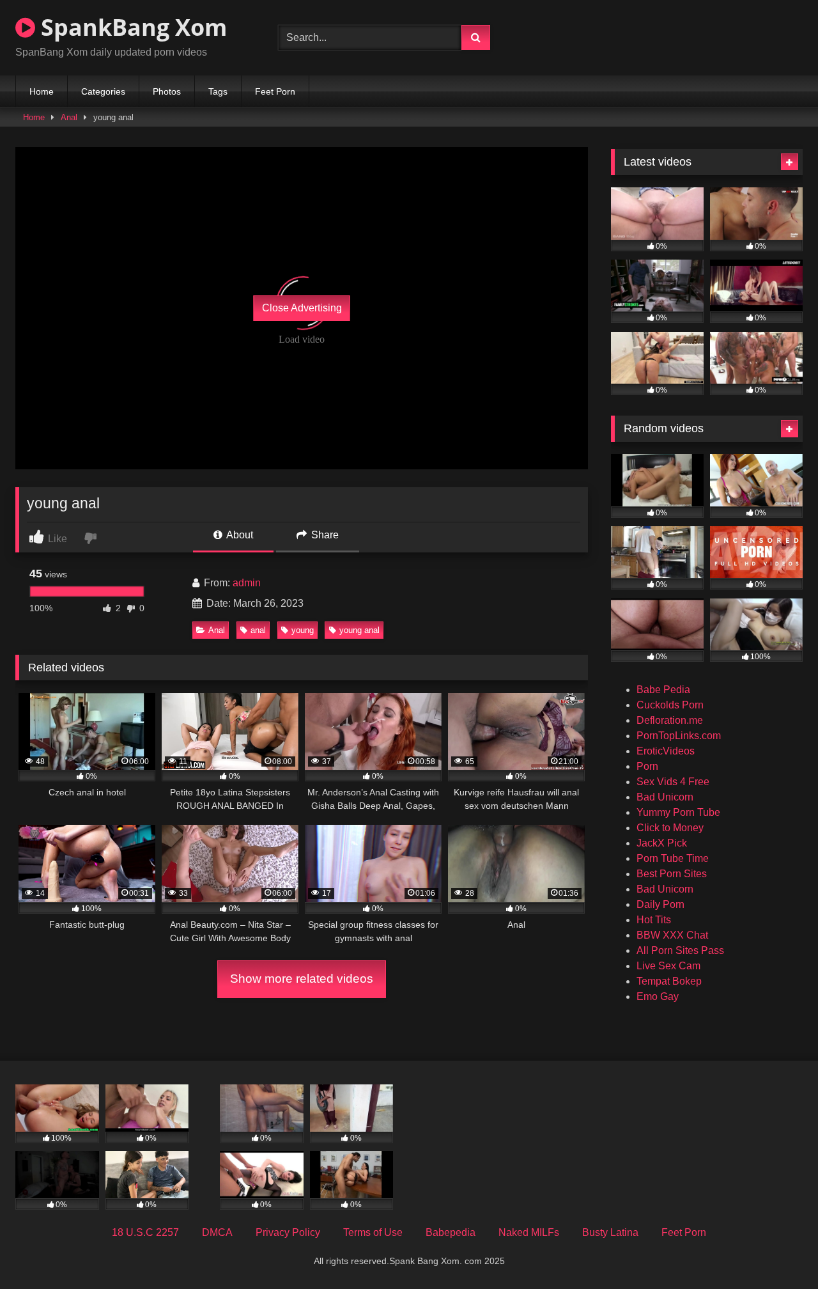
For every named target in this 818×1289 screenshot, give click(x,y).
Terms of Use (373, 1232)
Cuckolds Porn (670, 704)
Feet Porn (275, 91)
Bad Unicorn (665, 797)
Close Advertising (302, 307)
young (302, 630)
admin (247, 582)
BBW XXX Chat (672, 935)
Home (41, 91)
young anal (359, 630)
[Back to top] (778, 1250)
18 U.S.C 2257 (145, 1232)
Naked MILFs (528, 1232)
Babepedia (450, 1232)
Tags (218, 91)
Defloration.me (670, 720)
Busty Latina (610, 1232)
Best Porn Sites (672, 873)
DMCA (217, 1232)
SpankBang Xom (131, 27)
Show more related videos (301, 978)
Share (324, 534)
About (238, 534)
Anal (69, 117)
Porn (647, 766)
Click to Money (670, 827)
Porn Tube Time (673, 858)
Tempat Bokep (669, 981)
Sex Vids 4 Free (673, 781)
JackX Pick (662, 843)
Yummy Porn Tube (678, 812)
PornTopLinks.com (679, 735)
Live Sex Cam (668, 965)
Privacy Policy (288, 1232)
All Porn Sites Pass (680, 950)
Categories (103, 91)
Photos (167, 91)
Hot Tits (654, 919)
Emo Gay (658, 996)
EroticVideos (666, 751)
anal (258, 630)
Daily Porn (660, 904)
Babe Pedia (663, 689)
